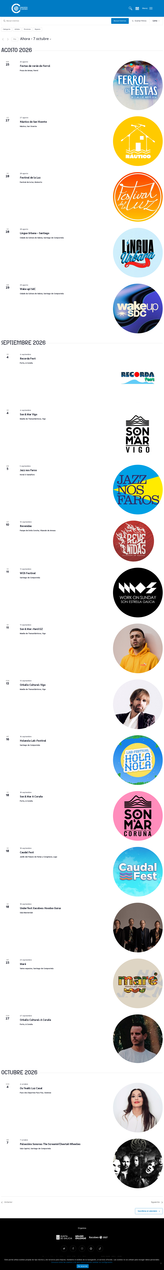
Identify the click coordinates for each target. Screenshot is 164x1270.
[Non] (161, 1263)
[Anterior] (2, 39)
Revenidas (26, 526)
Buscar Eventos (120, 21)
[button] (147, 8)
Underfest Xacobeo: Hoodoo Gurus (40, 908)
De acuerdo (83, 1266)
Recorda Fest (28, 359)
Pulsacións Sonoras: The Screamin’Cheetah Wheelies (50, 1144)
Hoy (14, 39)
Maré (23, 964)
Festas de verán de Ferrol (35, 66)
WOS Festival (28, 573)
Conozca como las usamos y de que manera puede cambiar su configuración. (82, 1262)
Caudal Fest (27, 852)
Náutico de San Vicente (33, 122)
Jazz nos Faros (28, 470)
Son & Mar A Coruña (31, 797)
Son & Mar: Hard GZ (31, 629)
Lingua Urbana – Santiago (34, 233)
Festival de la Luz (30, 178)
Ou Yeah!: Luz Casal (31, 1088)
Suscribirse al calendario (147, 1211)
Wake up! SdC (27, 289)
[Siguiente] (7, 39)
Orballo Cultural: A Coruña (35, 1020)
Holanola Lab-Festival (33, 741)
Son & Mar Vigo (28, 414)
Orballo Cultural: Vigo (32, 685)
